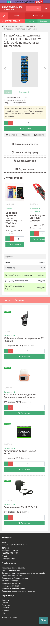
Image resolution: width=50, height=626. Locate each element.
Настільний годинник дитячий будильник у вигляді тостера (20, 395)
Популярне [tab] (19, 300)
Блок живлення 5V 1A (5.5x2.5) (21, 507)
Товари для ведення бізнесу (13, 588)
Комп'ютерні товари (10, 581)
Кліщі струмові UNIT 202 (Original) (38, 218)
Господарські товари (10, 586)
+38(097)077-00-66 (10, 550)
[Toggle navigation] (46, 8)
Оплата (5, 603)
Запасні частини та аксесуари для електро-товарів (23, 573)
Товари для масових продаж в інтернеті (18, 591)
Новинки (31, 21)
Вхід (17, 16)
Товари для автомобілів (11, 583)
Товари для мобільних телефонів (15, 578)
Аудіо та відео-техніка (11, 570)
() (39, 16)
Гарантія (26, 135)
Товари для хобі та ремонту (13, 568)
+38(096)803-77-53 (10, 553)
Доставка (12, 135)
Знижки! (43, 21)
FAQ (3, 613)
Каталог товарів (12, 21)
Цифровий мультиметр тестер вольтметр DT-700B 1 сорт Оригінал (13, 219)
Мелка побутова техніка (12, 575)
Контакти (40, 135)
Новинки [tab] (7, 300)
